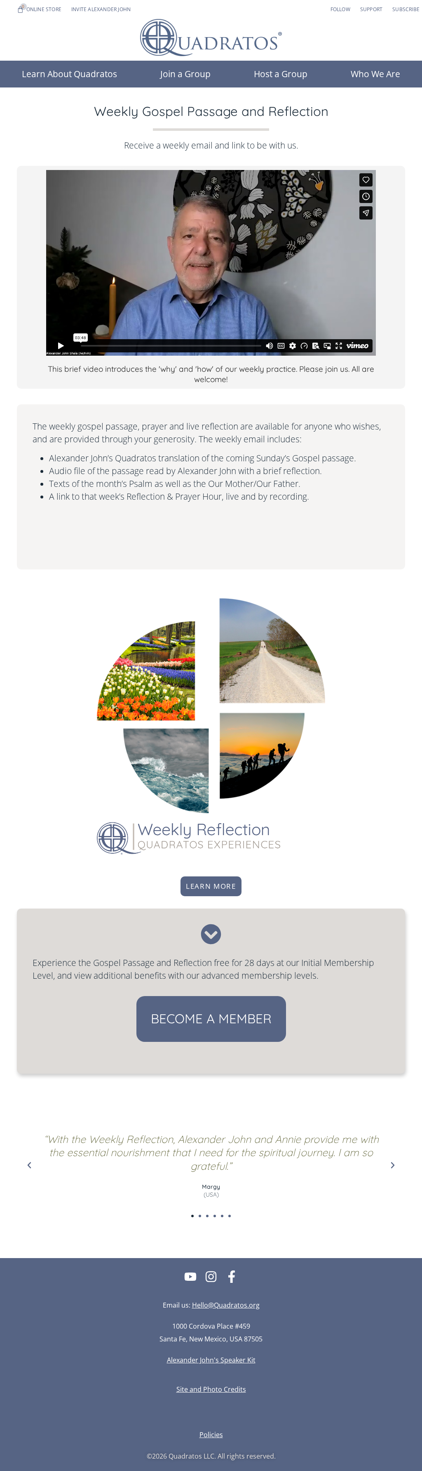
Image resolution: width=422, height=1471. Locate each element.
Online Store (43, 9)
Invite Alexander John (101, 9)
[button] (29, 1165)
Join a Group (185, 74)
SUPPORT (371, 9)
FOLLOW (340, 9)
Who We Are (375, 74)
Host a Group (280, 74)
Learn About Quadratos (69, 74)
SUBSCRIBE (406, 9)
